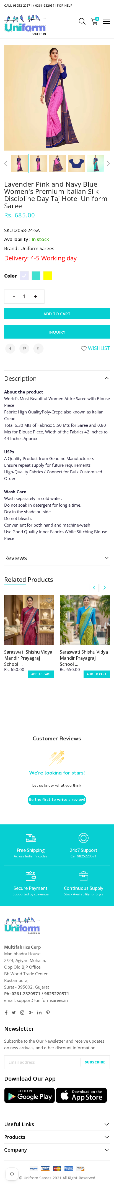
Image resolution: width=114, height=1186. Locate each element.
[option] (19, 163)
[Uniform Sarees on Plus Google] (31, 1012)
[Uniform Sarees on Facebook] (6, 1012)
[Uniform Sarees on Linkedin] (39, 1012)
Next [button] (107, 163)
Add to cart (57, 313)
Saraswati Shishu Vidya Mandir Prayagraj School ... (28, 658)
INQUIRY (57, 332)
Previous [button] (7, 163)
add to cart (41, 674)
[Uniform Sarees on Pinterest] (48, 1012)
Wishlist (98, 348)
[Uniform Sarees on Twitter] (14, 1012)
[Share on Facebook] (10, 349)
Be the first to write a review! (57, 799)
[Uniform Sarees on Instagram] (22, 1012)
